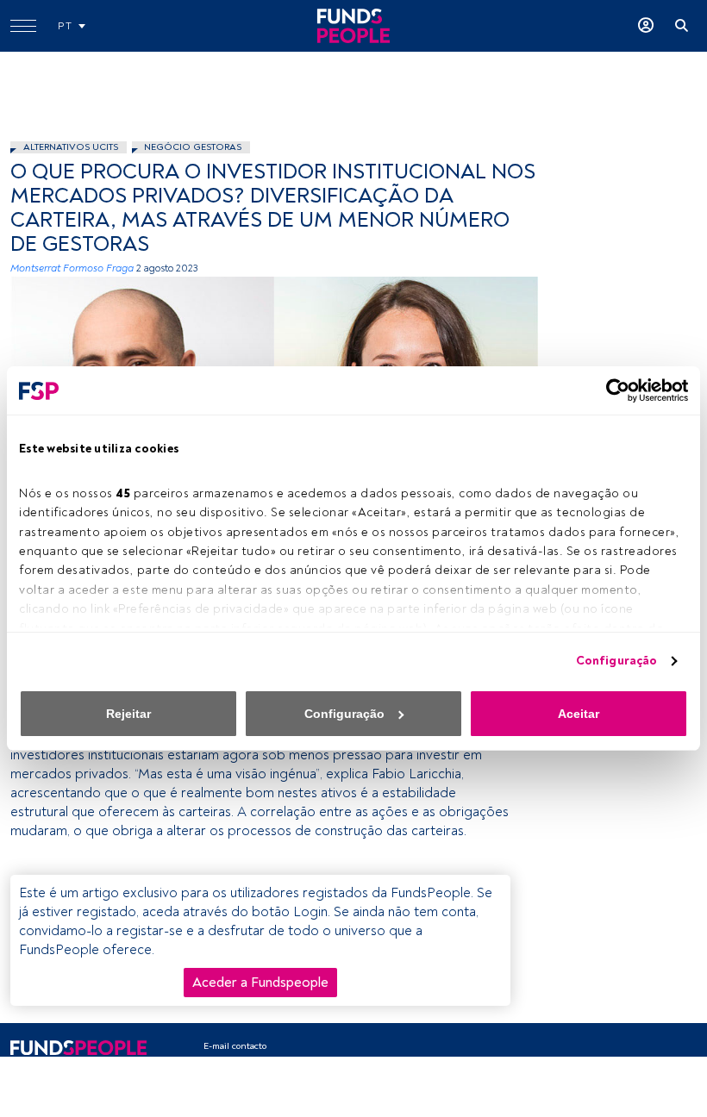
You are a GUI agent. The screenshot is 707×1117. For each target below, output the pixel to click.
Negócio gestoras (192, 147)
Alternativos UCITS (70, 147)
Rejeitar (128, 714)
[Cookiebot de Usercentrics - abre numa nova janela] (612, 390)
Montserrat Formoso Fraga (72, 268)
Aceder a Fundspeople (260, 982)
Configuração (616, 660)
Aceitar (578, 714)
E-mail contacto (234, 1045)
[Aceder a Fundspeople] (646, 26)
